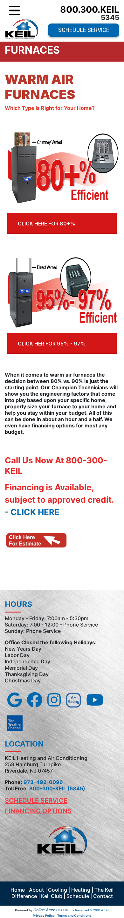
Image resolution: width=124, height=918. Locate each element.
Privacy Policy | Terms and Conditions (62, 915)
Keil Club (51, 896)
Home (17, 890)
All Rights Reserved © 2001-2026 (84, 910)
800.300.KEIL (89, 9)
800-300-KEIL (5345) (57, 788)
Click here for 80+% (46, 223)
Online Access (46, 910)
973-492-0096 (43, 782)
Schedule (77, 896)
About (36, 890)
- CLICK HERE (32, 512)
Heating (80, 890)
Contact (103, 896)
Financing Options (38, 811)
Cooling (57, 890)
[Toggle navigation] (14, 11)
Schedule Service (83, 30)
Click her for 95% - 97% (52, 343)
